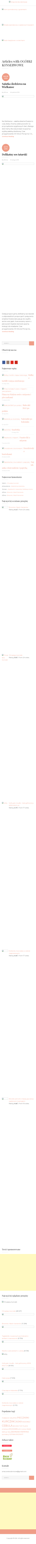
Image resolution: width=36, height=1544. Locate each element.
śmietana (5, 1429)
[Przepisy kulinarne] (7, 1460)
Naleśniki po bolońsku (18, 486)
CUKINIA (23, 1429)
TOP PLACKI (23, 1426)
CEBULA (7, 1425)
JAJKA (18, 1421)
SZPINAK (12, 1434)
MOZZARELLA (14, 1429)
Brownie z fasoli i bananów (15, 492)
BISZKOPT (19, 1434)
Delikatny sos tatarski (14, 154)
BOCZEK (16, 1426)
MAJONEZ (26, 1422)
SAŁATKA (13, 1418)
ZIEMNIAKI (15, 1432)
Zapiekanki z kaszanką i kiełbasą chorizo (20, 489)
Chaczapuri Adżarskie (10, 1390)
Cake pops (6, 1378)
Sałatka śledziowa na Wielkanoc (14, 85)
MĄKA (29, 1429)
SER (3, 1432)
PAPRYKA (24, 1432)
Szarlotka (16, 429)
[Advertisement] (18, 1272)
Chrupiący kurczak (13, 483)
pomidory (5, 1434)
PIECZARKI (23, 1417)
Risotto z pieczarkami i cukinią (13, 1351)
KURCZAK (8, 1421)
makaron (6, 1418)
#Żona (6, 92)
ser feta (7, 1432)
